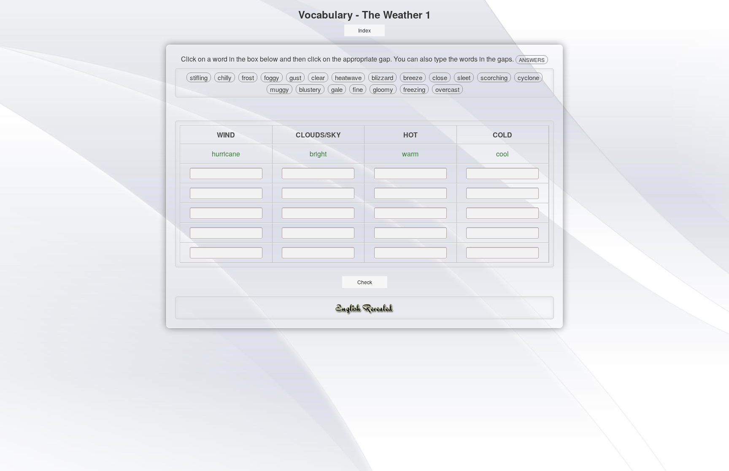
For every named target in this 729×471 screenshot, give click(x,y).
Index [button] (364, 30)
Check (364, 281)
